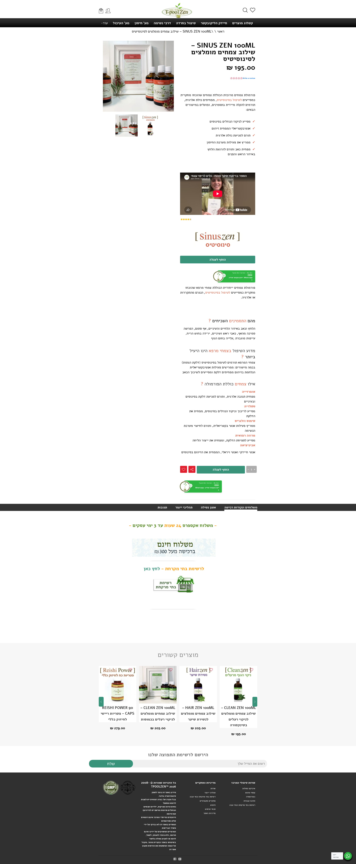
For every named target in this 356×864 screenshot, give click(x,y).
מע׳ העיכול (121, 23)
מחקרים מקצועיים (208, 800)
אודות (213, 788)
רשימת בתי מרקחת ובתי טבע (203, 796)
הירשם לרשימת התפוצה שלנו (178, 754)
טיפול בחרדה (186, 23)
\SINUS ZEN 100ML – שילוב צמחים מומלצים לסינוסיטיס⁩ (172, 31)
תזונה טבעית (249, 800)
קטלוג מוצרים (242, 23)
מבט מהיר (117, 690)
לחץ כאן (152, 568)
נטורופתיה (250, 796)
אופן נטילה (208, 507)
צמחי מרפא (250, 792)
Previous (101, 702)
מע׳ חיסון (141, 23)
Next (254, 702)
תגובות (162, 507)
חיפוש (213, 805)
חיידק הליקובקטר (214, 23)
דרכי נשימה (162, 23)
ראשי (220, 31)
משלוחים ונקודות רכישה (240, 507)
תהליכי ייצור (183, 507)
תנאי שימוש (210, 809)
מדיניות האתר (209, 813)
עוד (105, 23)
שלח (111, 764)
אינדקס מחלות (248, 788)
